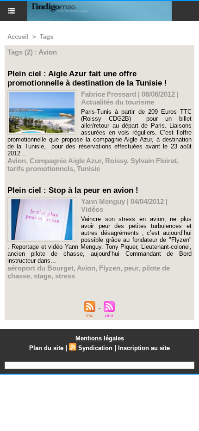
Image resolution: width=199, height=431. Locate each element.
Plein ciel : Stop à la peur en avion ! (72, 190)
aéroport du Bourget (40, 268)
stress (65, 276)
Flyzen (109, 268)
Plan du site (46, 348)
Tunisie (88, 168)
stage (42, 276)
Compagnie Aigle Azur (65, 161)
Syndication (95, 348)
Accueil (18, 36)
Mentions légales (99, 338)
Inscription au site (144, 348)
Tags (46, 36)
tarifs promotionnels (40, 168)
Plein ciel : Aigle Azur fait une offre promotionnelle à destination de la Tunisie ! (87, 78)
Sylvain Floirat (154, 161)
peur (131, 268)
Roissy (116, 161)
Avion (16, 161)
